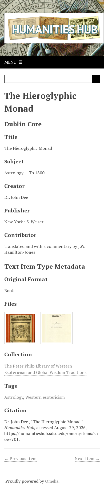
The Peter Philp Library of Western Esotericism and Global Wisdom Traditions (45, 369)
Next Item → (87, 458)
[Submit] (96, 79)
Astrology (13, 397)
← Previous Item (20, 458)
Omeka (51, 481)
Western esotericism (45, 397)
